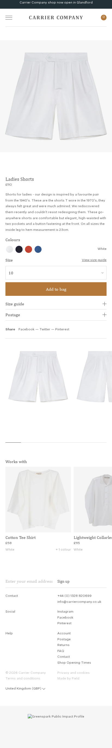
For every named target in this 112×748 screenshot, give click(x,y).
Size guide (14, 303)
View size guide (94, 260)
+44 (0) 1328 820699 (74, 596)
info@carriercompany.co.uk (79, 602)
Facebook (26, 329)
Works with (16, 461)
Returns (63, 645)
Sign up (63, 581)
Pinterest (62, 329)
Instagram (65, 611)
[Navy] (19, 249)
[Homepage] (56, 17)
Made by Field (68, 678)
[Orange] (28, 249)
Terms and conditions (22, 678)
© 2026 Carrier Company (25, 673)
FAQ (60, 651)
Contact (63, 657)
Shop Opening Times (74, 663)
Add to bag (56, 289)
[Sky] (38, 249)
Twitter (45, 329)
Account (64, 633)
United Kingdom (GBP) (23, 688)
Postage (12, 314)
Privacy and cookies (73, 673)
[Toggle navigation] (8, 17)
